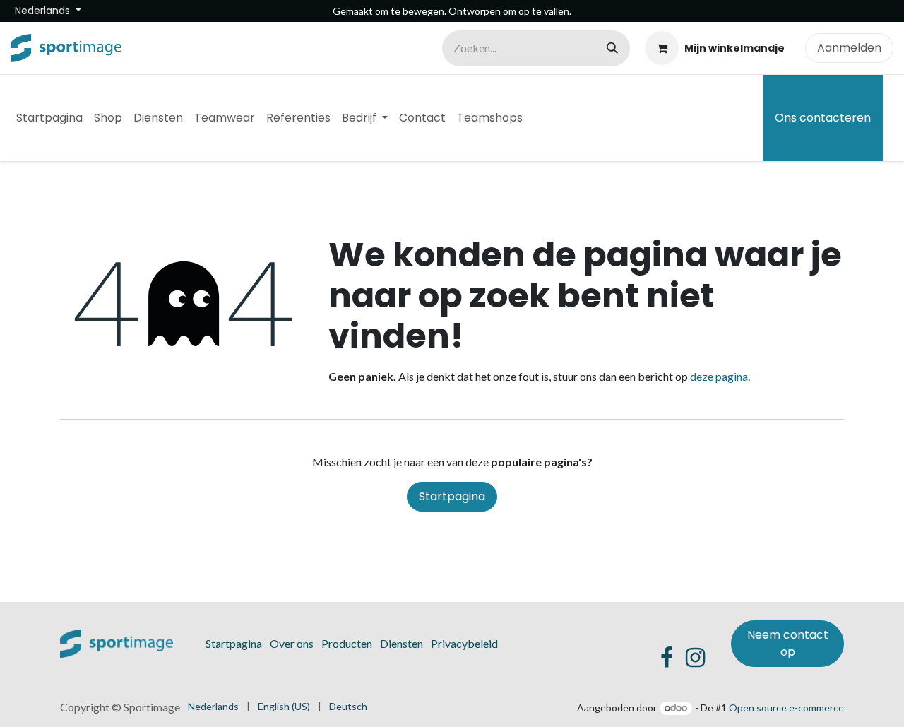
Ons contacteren (823, 118)
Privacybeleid (464, 643)
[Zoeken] (612, 48)
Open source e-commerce (786, 708)
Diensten (401, 643)
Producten (346, 643)
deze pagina (719, 376)
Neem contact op (787, 643)
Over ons (292, 643)
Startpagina (452, 496)
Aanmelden (849, 48)
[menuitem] (49, 118)
